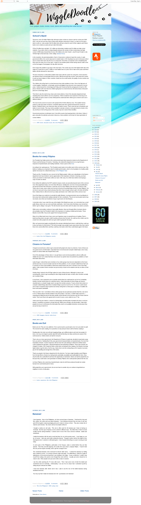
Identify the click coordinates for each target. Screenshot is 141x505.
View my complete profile (99, 40)
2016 (95, 147)
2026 (95, 127)
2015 (95, 149)
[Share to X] (64, 120)
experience (43, 380)
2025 (95, 129)
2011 (95, 158)
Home (61, 491)
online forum (53, 315)
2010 (95, 160)
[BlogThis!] (62, 120)
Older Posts (84, 491)
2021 (95, 136)
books (41, 122)
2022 (95, 134)
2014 (95, 152)
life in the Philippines (58, 122)
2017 (95, 145)
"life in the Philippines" (42, 486)
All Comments (98, 120)
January (98, 192)
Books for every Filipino (44, 156)
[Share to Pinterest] (67, 120)
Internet (47, 315)
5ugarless (75, 500)
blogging (42, 315)
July (97, 167)
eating (53, 486)
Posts (96, 117)
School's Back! (40, 36)
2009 (38, 122)
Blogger (87, 500)
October (98, 165)
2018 (95, 143)
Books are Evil (39, 323)
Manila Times (60, 53)
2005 (95, 201)
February (98, 189)
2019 (95, 141)
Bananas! (37, 414)
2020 (95, 138)
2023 (95, 132)
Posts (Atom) (43, 494)
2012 (95, 156)
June (97, 169)
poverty (53, 236)
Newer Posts (37, 491)
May (97, 171)
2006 (95, 199)
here (72, 163)
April (97, 185)
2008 (95, 194)
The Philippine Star (62, 170)
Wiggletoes (97, 34)
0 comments (54, 120)
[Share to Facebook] (65, 120)
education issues (48, 122)
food (57, 486)
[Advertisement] (61, 138)
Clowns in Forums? (42, 244)
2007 (95, 197)
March (97, 187)
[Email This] (61, 120)
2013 (95, 154)
